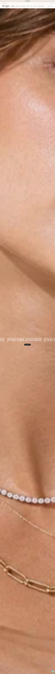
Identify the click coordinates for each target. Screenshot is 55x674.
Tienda (5, 3)
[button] (23, 6)
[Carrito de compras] (52, 6)
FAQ (2, 3)
